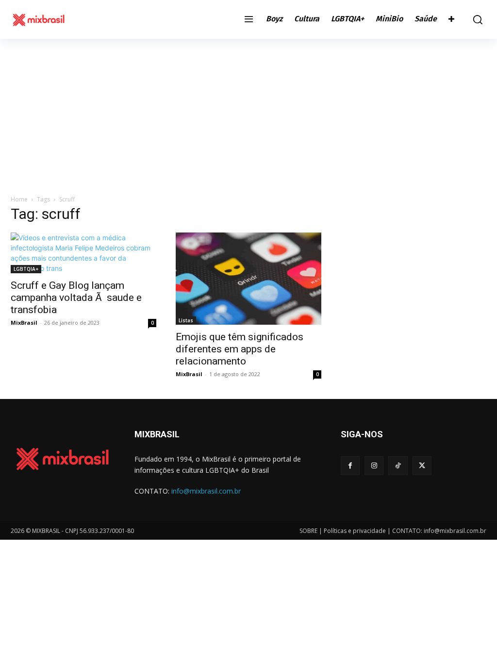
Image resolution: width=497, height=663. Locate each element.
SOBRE (308, 531)
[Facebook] (350, 465)
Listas (186, 320)
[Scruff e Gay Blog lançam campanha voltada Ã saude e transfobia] (83, 252)
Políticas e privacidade (355, 531)
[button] (475, 19)
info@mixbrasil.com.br (206, 491)
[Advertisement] (248, 112)
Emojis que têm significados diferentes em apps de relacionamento (239, 349)
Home (19, 199)
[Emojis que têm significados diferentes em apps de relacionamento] (248, 278)
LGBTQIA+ (26, 268)
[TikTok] (397, 465)
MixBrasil (24, 322)
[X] (422, 465)
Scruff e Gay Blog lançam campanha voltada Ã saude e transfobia (76, 297)
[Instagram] (373, 465)
